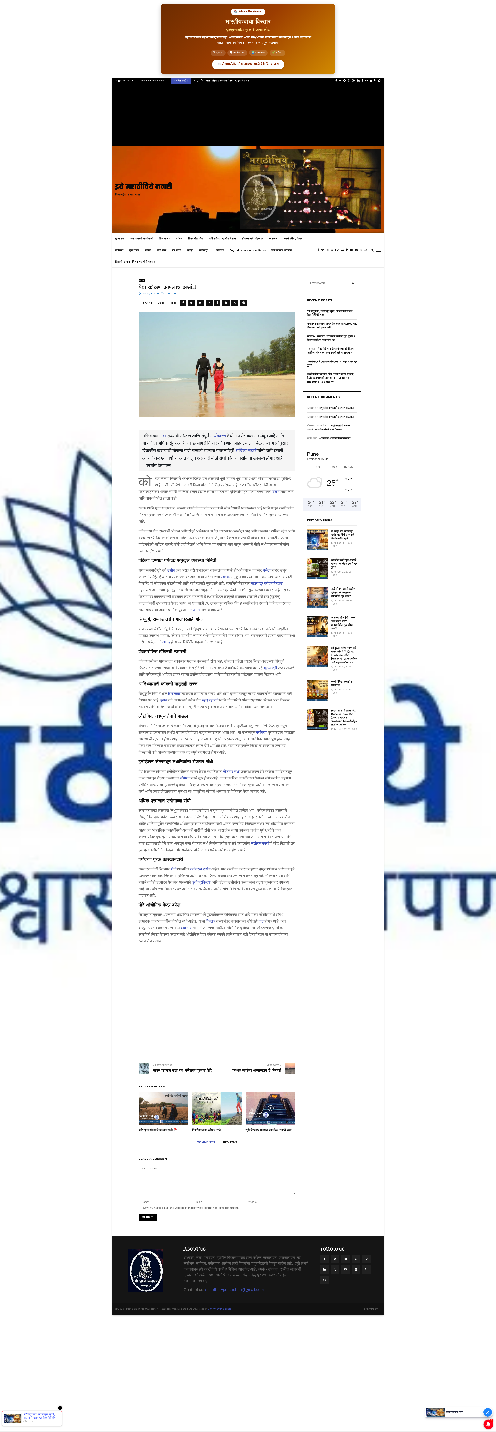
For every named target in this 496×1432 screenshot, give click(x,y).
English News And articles (247, 250)
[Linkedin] (343, 250)
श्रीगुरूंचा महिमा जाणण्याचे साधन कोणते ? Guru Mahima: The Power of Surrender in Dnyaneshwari (344, 655)
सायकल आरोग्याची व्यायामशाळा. (336, 438)
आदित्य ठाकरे (246, 450)
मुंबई (205, 700)
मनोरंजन (119, 250)
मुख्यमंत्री (270, 668)
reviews (230, 1142)
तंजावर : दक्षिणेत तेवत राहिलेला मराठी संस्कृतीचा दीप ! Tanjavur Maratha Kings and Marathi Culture (251, 80)
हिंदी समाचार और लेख (281, 250)
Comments (206, 1142)
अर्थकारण (218, 435)
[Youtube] (352, 250)
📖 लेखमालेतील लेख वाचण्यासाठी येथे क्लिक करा (248, 64)
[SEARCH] (353, 283)
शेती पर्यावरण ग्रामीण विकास (222, 238)
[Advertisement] (248, 116)
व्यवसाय (186, 928)
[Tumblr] (348, 250)
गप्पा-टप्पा (273, 238)
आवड (166, 642)
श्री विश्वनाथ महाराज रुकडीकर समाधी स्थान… (270, 1130)
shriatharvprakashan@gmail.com (234, 1289)
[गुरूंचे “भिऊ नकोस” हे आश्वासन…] (317, 690)
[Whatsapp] (366, 250)
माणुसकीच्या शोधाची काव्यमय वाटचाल (336, 407)
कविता (148, 250)
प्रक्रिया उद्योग (200, 869)
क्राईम (190, 250)
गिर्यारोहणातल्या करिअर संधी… (207, 1130)
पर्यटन (179, 238)
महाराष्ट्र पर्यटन (262, 583)
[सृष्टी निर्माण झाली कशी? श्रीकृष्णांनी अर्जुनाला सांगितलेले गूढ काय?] (317, 597)
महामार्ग (213, 700)
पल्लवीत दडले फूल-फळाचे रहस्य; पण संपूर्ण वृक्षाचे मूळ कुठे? (344, 563)
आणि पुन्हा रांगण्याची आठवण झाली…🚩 (158, 1130)
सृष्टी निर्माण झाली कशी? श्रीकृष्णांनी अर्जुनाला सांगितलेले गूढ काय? (343, 592)
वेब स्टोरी (176, 250)
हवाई (163, 700)
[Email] (357, 250)
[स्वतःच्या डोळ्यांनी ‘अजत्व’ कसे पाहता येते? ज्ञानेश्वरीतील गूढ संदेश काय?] (317, 626)
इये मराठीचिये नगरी (143, 187)
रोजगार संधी (231, 771)
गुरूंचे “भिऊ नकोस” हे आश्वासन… (342, 683)
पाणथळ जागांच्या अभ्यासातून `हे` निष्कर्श (256, 1070)
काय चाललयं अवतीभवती (141, 238)
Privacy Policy (370, 1309)
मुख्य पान (119, 238)
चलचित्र (203, 250)
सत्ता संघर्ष (161, 250)
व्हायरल (220, 250)
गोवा (162, 435)
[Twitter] (323, 250)
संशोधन (185, 778)
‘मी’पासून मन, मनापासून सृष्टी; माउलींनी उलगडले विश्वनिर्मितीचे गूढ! (342, 534)
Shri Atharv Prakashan (220, 1309)
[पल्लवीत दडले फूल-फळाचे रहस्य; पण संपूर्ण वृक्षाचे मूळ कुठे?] (317, 568)
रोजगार (195, 610)
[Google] (338, 250)
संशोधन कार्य (260, 843)
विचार (276, 492)
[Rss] (362, 250)
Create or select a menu (152, 80)
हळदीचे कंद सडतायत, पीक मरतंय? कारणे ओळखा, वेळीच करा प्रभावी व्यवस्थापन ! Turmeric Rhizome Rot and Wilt (330, 378)
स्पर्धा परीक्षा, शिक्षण (293, 238)
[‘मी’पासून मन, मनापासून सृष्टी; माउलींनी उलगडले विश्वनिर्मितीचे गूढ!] (317, 539)
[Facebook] (319, 250)
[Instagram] (328, 250)
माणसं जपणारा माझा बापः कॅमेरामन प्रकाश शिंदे (182, 1070)
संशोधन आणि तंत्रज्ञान (252, 238)
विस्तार (210, 921)
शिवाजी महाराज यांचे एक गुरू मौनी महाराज (135, 261)
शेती (174, 869)
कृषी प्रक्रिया (201, 882)
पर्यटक (225, 577)
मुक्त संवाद (134, 250)
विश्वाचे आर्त (164, 238)
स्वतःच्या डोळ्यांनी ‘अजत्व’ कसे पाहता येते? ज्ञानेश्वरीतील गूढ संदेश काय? (343, 623)
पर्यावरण (261, 732)
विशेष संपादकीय (195, 238)
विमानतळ (174, 693)
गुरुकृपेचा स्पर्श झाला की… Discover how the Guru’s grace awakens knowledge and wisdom (344, 717)
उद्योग (171, 570)
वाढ (261, 921)
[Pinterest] (333, 250)
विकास (278, 583)
